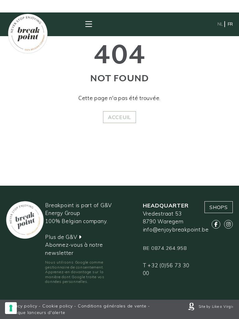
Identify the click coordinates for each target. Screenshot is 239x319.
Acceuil (119, 117)
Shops (218, 207)
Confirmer (38, 220)
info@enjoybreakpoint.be (176, 229)
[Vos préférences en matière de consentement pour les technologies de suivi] (11, 308)
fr (230, 24)
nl (220, 24)
